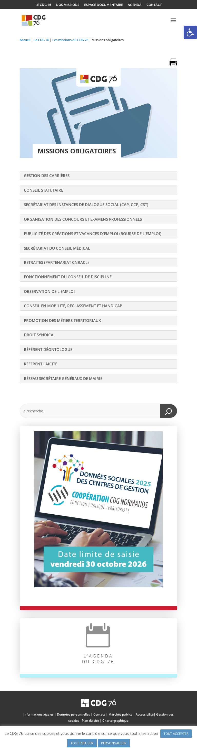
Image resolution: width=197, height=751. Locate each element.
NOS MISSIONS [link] (67, 5)
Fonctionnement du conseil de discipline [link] (68, 276)
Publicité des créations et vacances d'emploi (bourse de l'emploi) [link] (92, 233)
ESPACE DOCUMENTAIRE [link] (103, 5)
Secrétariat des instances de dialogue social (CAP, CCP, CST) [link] (86, 204)
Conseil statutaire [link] (43, 190)
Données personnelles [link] (73, 714)
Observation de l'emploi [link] (49, 291)
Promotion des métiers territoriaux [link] (62, 320)
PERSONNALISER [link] (113, 743)
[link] (190, 32)
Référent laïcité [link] (40, 363)
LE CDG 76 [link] (43, 5)
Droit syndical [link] (39, 334)
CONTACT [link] (154, 5)
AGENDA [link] (135, 5)
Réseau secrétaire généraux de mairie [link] (63, 378)
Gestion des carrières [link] (47, 175)
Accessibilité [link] (145, 714)
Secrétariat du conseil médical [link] (57, 248)
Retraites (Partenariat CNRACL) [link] (56, 262)
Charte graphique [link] (115, 720)
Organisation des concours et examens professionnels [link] (83, 219)
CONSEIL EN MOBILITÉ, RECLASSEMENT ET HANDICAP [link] (73, 305)
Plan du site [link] (90, 720)
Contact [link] (99, 714)
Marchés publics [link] (120, 714)
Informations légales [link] (38, 714)
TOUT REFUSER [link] (82, 743)
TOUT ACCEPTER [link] (176, 733)
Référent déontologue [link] (48, 349)
